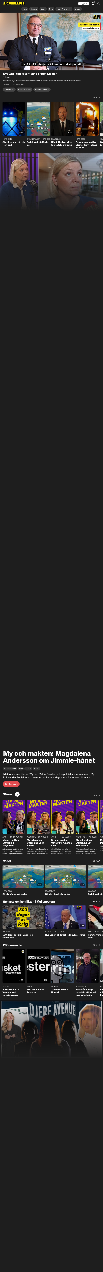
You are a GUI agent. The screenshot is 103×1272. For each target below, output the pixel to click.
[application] (51, 41)
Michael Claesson (42, 89)
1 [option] (17, 794)
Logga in (83, 3)
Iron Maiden (9, 89)
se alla (96, 98)
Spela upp (13, 784)
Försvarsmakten (24, 89)
